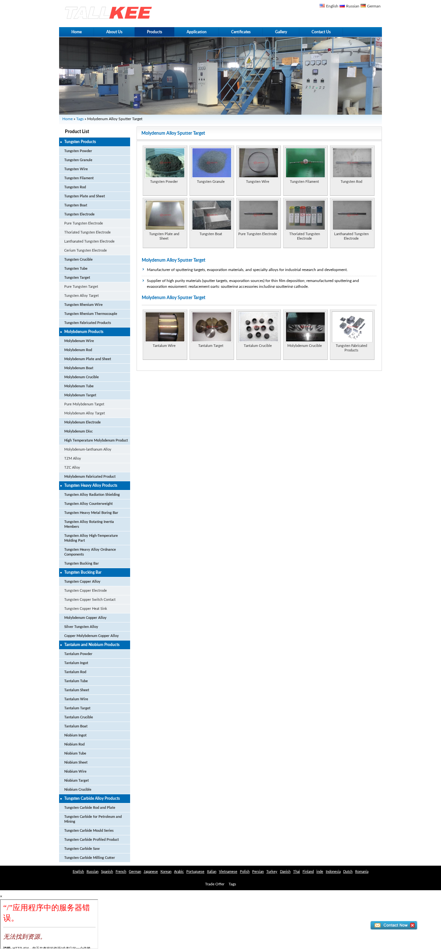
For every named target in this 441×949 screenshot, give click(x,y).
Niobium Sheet (75, 762)
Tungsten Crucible (78, 259)
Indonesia (333, 871)
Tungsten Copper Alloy (82, 581)
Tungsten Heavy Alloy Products (90, 485)
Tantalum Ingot (76, 663)
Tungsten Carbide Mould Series (89, 830)
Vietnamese (228, 871)
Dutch (348, 871)
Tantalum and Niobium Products (91, 645)
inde (319, 871)
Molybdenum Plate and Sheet (87, 359)
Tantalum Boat (75, 726)
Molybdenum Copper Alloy (85, 618)
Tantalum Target (77, 708)
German (374, 6)
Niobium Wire (75, 771)
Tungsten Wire (76, 169)
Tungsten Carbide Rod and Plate (89, 807)
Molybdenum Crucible (81, 377)
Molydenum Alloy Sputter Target (173, 260)
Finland (308, 871)
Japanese (151, 871)
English (332, 6)
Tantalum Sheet (76, 690)
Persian (258, 871)
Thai (296, 871)
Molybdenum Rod (78, 350)
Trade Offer (214, 884)
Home (76, 32)
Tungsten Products (80, 142)
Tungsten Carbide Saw (82, 848)
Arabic (179, 871)
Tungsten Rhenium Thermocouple (90, 314)
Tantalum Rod (75, 672)
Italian (211, 871)
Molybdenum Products (83, 332)
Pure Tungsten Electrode (83, 223)
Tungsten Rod (75, 187)
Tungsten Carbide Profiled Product (91, 839)
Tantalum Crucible (78, 717)
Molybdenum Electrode (82, 422)
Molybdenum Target (80, 395)
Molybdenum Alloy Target (84, 413)
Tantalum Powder (78, 654)
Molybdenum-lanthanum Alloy (87, 449)
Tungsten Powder (78, 151)
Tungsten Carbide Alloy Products (92, 798)
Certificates (241, 32)
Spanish (107, 871)
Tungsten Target (77, 277)
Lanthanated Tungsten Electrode (89, 241)
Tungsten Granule (78, 160)
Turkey (271, 871)
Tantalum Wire (76, 699)
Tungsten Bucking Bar (81, 563)
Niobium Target (76, 780)
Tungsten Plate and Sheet (84, 196)
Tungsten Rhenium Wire (83, 305)
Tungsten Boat (75, 205)
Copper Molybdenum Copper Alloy (91, 636)
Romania (361, 871)
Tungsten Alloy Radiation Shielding (92, 494)
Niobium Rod (74, 744)
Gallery (281, 32)
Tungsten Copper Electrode (85, 590)
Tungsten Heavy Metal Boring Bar (91, 513)
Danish (285, 871)
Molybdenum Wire (79, 341)
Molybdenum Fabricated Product (90, 476)
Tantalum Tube (76, 681)
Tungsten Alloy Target (81, 295)
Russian (352, 6)
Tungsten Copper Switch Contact (90, 599)
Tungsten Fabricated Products (87, 323)
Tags (80, 119)
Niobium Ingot (75, 735)
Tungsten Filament (79, 178)
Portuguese (195, 871)
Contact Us (321, 32)
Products (154, 32)
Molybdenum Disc (78, 431)
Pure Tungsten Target (81, 286)
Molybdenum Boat (78, 368)
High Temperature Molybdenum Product (96, 440)
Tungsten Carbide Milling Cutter (89, 858)
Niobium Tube (75, 753)
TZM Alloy (72, 458)
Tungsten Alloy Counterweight (88, 504)
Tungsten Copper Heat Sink (85, 608)
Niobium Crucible (77, 789)
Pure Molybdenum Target (84, 404)
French (121, 871)
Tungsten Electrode (79, 214)
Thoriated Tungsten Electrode (87, 232)
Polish (245, 871)
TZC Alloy (72, 467)
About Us (114, 32)
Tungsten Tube (75, 268)
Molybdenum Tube (79, 386)
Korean (165, 871)
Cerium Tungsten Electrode (85, 250)
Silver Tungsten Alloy (81, 627)
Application (197, 32)
